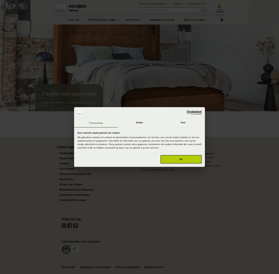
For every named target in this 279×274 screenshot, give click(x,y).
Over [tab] (183, 122)
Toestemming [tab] (96, 123)
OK (181, 159)
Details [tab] (139, 122)
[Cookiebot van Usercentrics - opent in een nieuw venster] (189, 113)
